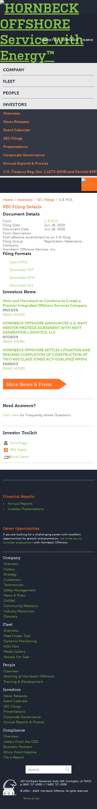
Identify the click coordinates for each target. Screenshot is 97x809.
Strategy (10, 574)
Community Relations (21, 606)
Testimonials (13, 585)
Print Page (18, 443)
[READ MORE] (14, 315)
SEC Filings (12, 138)
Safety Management (19, 590)
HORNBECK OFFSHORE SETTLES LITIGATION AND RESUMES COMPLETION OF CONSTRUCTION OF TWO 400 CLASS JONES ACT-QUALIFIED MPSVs (46, 355)
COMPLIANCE (70, 40)
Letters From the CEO (21, 742)
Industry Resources (19, 611)
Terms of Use (31, 798)
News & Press (15, 595)
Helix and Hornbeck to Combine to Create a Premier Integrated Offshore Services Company (45, 303)
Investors (25, 200)
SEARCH (87, 40)
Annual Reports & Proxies (25, 163)
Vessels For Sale (16, 657)
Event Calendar (16, 130)
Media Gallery (14, 651)
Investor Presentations (26, 509)
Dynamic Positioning (20, 641)
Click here (11, 415)
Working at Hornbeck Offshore (29, 676)
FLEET (9, 81)
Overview (11, 113)
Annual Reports (20, 503)
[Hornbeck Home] (48, 31)
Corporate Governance (24, 155)
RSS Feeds (18, 450)
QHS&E (9, 601)
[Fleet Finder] (89, 184)
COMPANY (14, 69)
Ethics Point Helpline (20, 752)
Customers (12, 580)
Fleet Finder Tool (17, 636)
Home (8, 200)
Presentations (15, 146)
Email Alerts (19, 457)
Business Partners (18, 747)
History (9, 569)
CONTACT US (48, 40)
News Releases (16, 121)
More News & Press (28, 384)
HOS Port (11, 646)
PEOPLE (11, 93)
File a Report (14, 757)
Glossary (10, 616)
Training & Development (23, 682)
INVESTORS (15, 104)
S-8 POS (51, 221)
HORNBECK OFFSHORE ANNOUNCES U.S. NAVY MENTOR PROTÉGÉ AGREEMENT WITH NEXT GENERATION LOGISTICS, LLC (45, 328)
